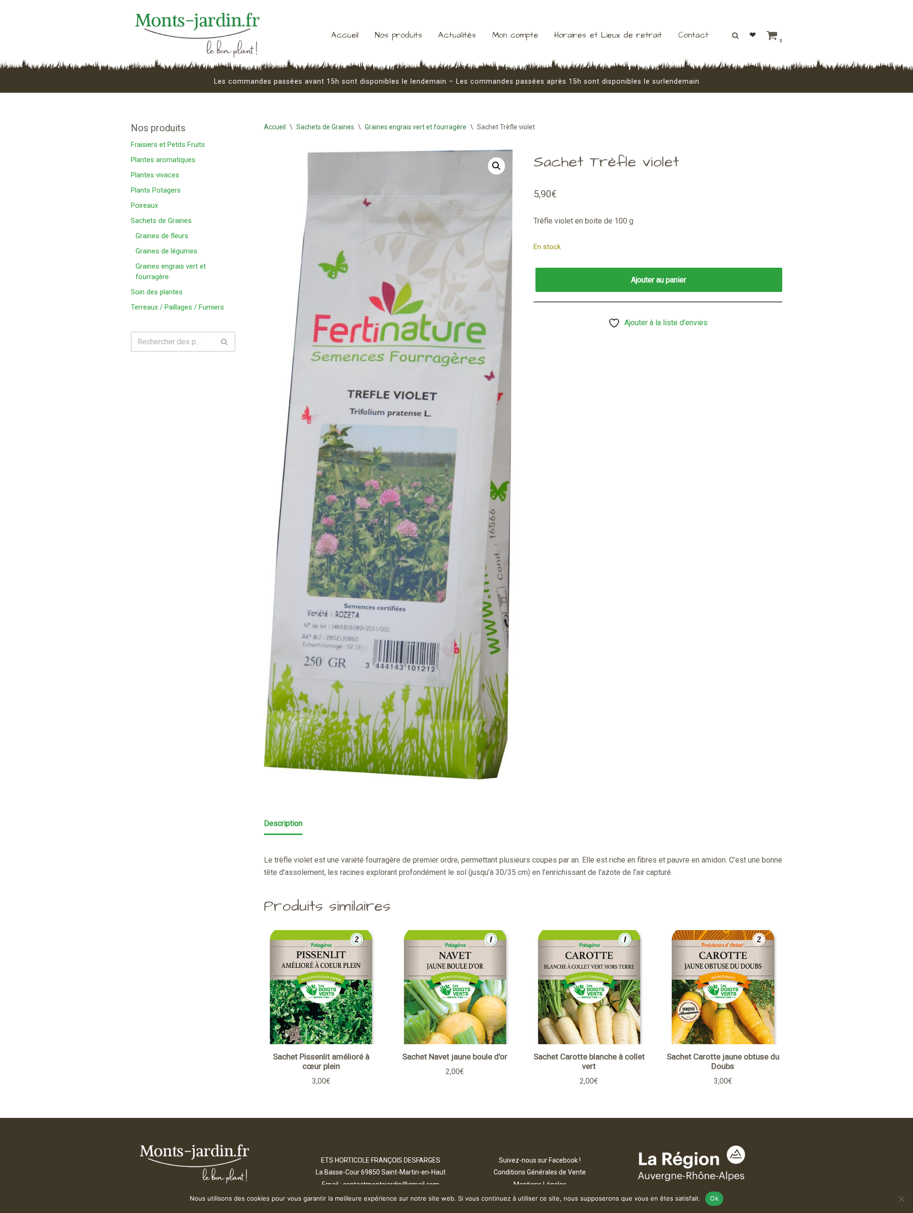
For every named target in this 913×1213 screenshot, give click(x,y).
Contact (693, 35)
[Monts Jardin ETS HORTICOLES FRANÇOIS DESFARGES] (197, 35)
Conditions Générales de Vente (540, 1172)
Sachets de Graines (161, 220)
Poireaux (144, 205)
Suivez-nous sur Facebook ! (540, 1160)
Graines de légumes (166, 251)
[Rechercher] (735, 35)
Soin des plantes (157, 292)
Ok (714, 1198)
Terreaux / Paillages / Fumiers (177, 307)
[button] (496, 166)
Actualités (457, 35)
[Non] (901, 1198)
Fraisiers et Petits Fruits (168, 144)
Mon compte (515, 35)
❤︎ (752, 34)
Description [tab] (283, 823)
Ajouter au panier (658, 279)
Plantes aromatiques (163, 159)
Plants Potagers (156, 190)
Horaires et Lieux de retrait (608, 35)
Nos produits (398, 35)
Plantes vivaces (155, 175)
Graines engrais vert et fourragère (415, 127)
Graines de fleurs (162, 236)
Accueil (345, 35)
